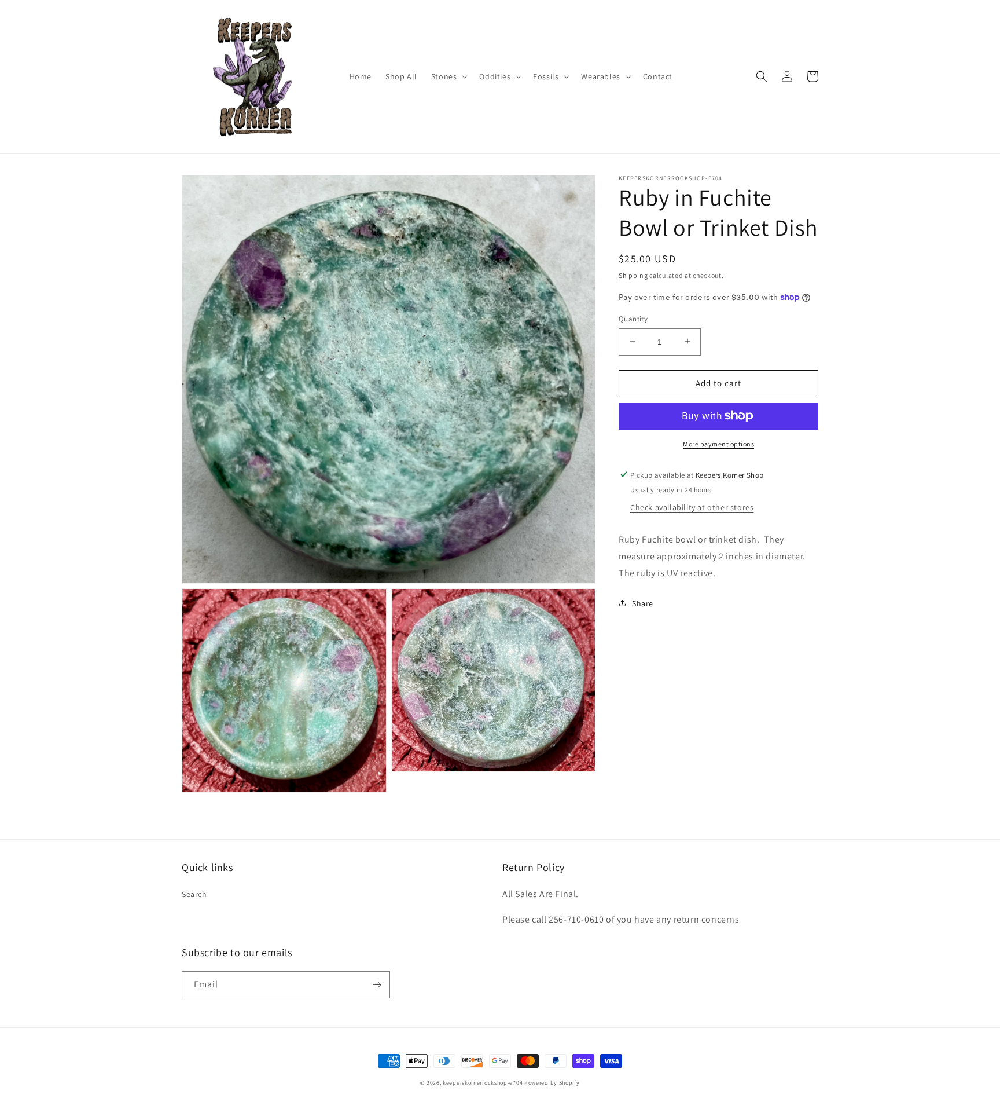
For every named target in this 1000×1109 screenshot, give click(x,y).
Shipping (633, 275)
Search (194, 894)
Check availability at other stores (691, 507)
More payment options (718, 443)
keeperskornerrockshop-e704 (483, 1082)
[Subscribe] (376, 984)
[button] (448, 76)
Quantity (633, 318)
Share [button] (642, 603)
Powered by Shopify (552, 1082)
